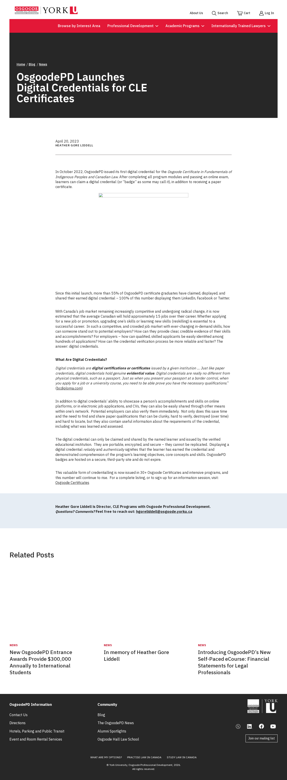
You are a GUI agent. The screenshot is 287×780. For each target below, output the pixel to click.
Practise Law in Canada (144, 757)
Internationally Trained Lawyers (238, 26)
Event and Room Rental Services (35, 739)
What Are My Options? (106, 757)
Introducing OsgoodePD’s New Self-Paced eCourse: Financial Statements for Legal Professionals (234, 662)
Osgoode (63, 482)
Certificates (80, 482)
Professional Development (130, 26)
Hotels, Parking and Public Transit (36, 731)
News (43, 64)
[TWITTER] (238, 726)
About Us (196, 13)
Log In (269, 13)
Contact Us (18, 715)
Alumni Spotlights (112, 731)
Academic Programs (182, 26)
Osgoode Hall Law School (118, 739)
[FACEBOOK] (261, 726)
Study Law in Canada (182, 757)
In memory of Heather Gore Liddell (136, 655)
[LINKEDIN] (249, 726)
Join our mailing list (261, 738)
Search (222, 13)
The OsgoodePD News (116, 723)
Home (21, 64)
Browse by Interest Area (79, 26)
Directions (17, 723)
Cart (247, 13)
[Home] (46, 13)
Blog (32, 64)
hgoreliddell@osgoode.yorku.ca (164, 511)
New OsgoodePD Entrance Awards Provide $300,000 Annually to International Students (41, 662)
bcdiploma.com (69, 388)
